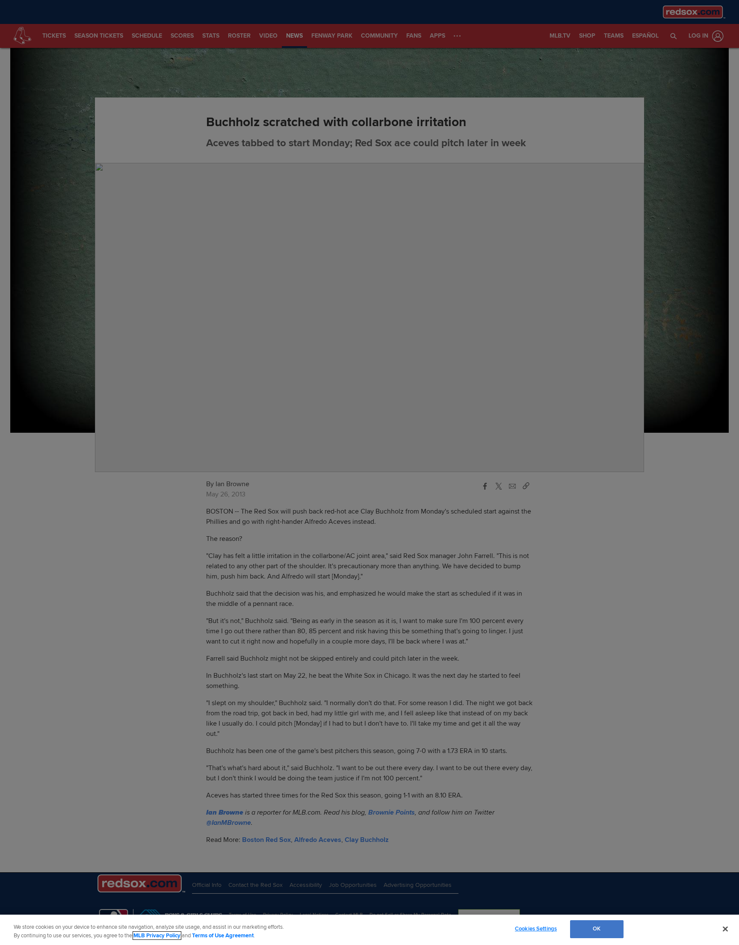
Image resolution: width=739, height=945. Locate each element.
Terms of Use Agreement (223, 935)
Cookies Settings (536, 928)
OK (596, 928)
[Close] (725, 928)
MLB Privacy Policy (156, 935)
